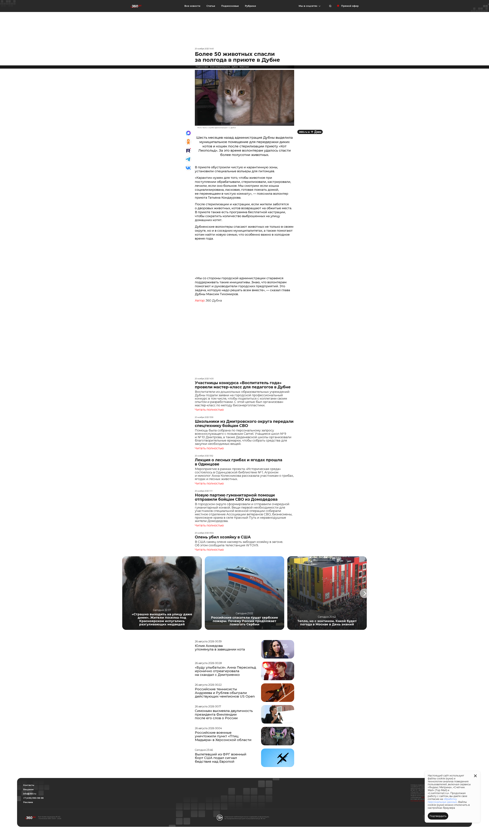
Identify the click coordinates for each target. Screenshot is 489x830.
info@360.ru (29, 794)
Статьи (210, 6)
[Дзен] (310, 132)
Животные (244, 67)
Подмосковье (230, 6)
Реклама (28, 802)
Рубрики (250, 6)
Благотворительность (220, 67)
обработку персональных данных (442, 800)
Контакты (28, 785)
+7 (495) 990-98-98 (33, 798)
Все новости (192, 6)
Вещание (28, 789)
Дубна (235, 67)
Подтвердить (438, 816)
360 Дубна (214, 300)
